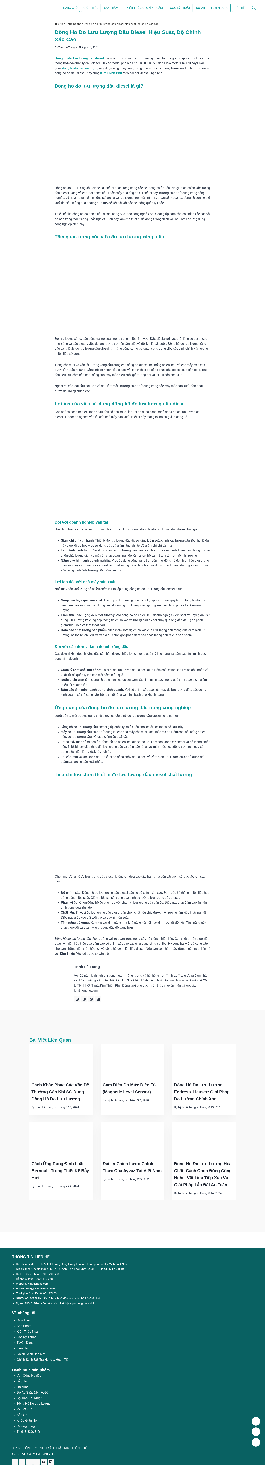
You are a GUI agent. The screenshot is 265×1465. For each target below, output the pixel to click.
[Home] (56, 23)
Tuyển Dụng (220, 7)
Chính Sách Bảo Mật (31, 1354)
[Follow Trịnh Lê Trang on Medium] (98, 999)
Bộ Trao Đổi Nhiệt (29, 1398)
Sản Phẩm (24, 1326)
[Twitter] (22, 1462)
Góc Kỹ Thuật (180, 7)
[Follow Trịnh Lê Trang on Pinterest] (91, 999)
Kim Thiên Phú (111, 73)
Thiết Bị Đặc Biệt (28, 1431)
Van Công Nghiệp (29, 1375)
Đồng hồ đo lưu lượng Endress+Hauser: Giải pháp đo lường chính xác (201, 1091)
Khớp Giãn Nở (27, 1420)
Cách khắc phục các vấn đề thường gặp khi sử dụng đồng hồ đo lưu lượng (60, 1091)
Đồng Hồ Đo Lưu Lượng (34, 1403)
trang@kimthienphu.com (40, 1288)
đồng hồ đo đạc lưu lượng (80, 68)
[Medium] (51, 1462)
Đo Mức (22, 1387)
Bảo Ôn (22, 1415)
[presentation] (61, 1061)
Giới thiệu (90, 7)
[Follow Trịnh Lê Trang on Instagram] (77, 999)
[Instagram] (29, 1462)
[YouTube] (36, 1462)
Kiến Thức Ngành (29, 1331)
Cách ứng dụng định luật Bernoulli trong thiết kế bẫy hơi (60, 1170)
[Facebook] (15, 1462)
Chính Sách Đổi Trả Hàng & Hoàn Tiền (43, 1359)
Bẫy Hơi (22, 1381)
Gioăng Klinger (27, 1426)
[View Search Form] (254, 8)
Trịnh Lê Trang (66, 47)
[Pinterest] (44, 1462)
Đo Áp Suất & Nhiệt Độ (32, 1392)
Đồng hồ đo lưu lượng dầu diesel (79, 58)
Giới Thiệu (24, 1320)
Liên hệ (239, 7)
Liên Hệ (22, 1348)
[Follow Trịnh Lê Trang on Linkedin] (84, 999)
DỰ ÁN (200, 7)
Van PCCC (24, 1409)
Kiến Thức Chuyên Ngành (145, 7)
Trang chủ (69, 7)
